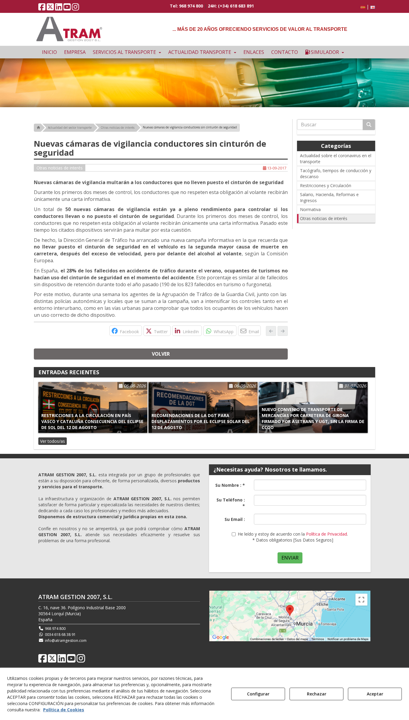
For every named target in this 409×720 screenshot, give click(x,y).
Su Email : (235, 519)
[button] (42, 8)
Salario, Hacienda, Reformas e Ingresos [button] (329, 197)
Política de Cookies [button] (63, 710)
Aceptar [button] (375, 694)
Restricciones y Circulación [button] (325, 185)
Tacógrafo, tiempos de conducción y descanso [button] (335, 173)
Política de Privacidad (326, 534)
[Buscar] (369, 124)
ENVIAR (290, 557)
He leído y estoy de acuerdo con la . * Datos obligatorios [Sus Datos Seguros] (293, 537)
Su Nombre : (230, 485)
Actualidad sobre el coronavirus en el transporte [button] (335, 158)
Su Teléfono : (230, 503)
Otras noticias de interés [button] (60, 168)
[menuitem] (366, 6)
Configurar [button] (258, 694)
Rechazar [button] (316, 694)
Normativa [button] (310, 209)
